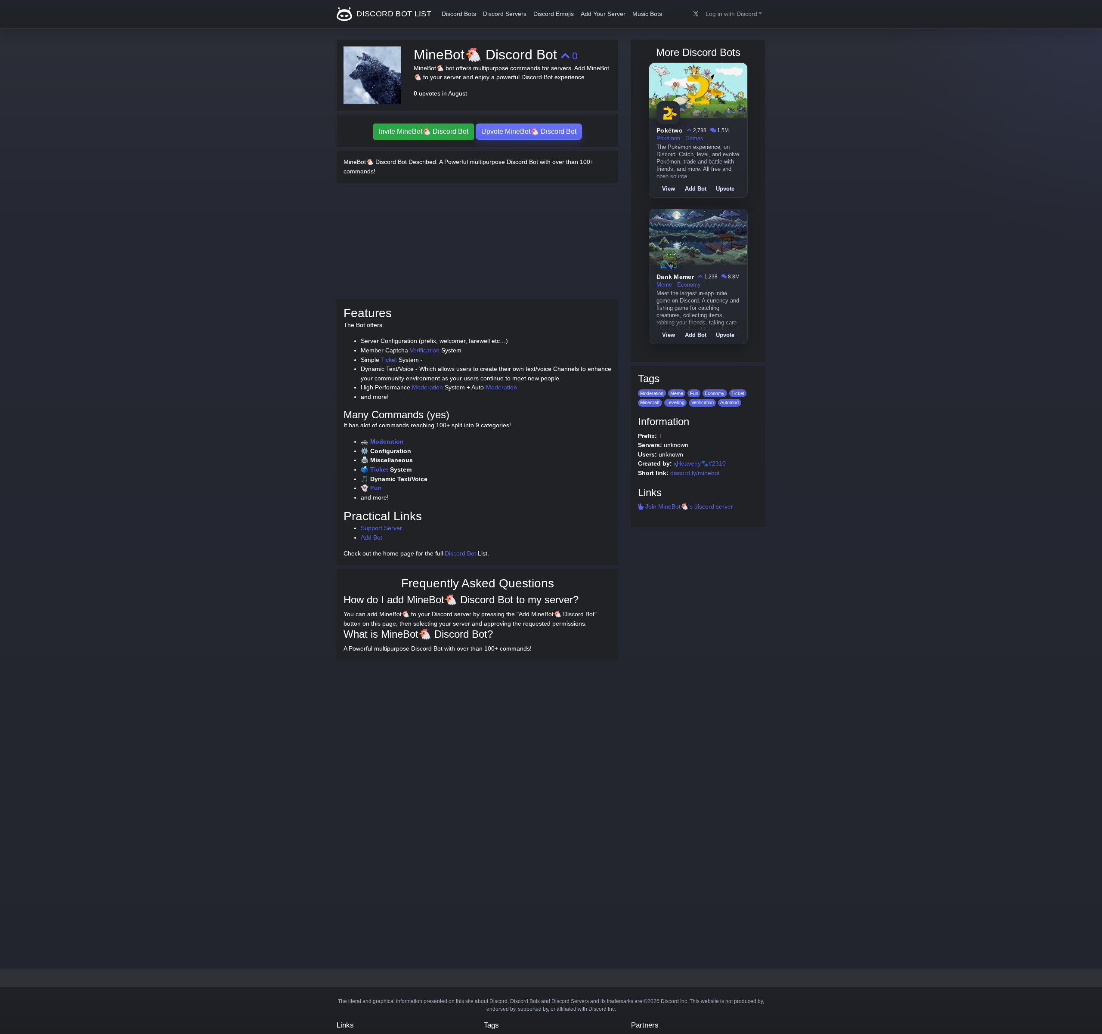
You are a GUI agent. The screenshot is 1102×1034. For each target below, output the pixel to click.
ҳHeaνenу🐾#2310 (700, 463)
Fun (376, 488)
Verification (425, 350)
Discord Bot (460, 553)
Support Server (381, 528)
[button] (733, 14)
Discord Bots (459, 14)
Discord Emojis (553, 14)
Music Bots (647, 14)
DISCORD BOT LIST (392, 13)
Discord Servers (504, 14)
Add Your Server (603, 14)
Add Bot (371, 537)
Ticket (389, 359)
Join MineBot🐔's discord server (688, 506)
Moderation (427, 387)
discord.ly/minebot (695, 472)
